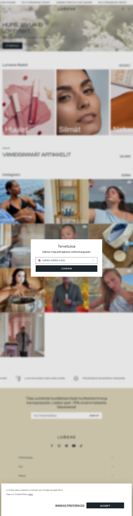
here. (30, 494)
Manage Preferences (70, 505)
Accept (105, 505)
